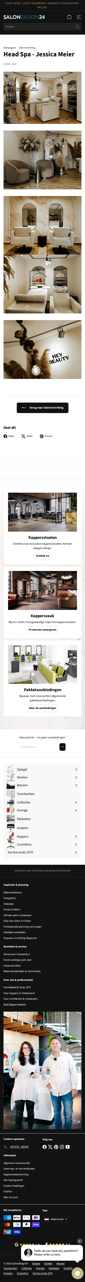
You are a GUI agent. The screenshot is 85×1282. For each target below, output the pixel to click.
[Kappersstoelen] (42, 512)
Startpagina (10, 48)
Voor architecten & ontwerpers (21, 999)
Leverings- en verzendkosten (19, 1169)
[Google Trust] (27, 1245)
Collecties (26, 1268)
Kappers (8, 1273)
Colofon (8, 1191)
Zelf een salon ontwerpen (17, 915)
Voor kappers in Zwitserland (19, 993)
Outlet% (68, 1268)
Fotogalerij (9, 898)
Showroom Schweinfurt (17, 954)
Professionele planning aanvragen (22, 927)
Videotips (9, 904)
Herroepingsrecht (13, 1180)
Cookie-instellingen (14, 1186)
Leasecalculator (12, 966)
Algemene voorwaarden (17, 1163)
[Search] (77, 26)
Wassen (61, 1263)
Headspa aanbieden (15, 932)
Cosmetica (22, 1273)
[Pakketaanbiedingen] (42, 664)
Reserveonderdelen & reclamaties (22, 971)
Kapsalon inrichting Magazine (20, 938)
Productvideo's (12, 909)
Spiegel (36, 1263)
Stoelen (48, 1263)
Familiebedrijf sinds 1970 (17, 987)
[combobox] (42, 26)
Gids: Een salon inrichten (17, 921)
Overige (40, 1268)
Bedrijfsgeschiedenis (15, 1004)
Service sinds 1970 (42, 1273)
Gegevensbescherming (16, 1174)
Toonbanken (10, 1268)
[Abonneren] (62, 747)
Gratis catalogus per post (17, 960)
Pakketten (54, 1268)
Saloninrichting (27, 48)
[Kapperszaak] (42, 590)
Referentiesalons (13, 892)
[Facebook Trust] (57, 1245)
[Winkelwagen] (69, 17)
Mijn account (11, 1197)
